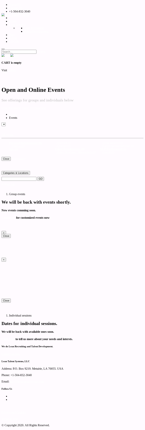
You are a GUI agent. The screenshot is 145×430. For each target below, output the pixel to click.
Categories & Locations (16, 173)
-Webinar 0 (18, 146)
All (12, 184)
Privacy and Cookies (14, 412)
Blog (12, 34)
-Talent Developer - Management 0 (76, 152)
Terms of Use (10, 418)
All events (8, 134)
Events (13, 38)
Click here (8, 339)
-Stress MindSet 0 (112, 142)
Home (12, 21)
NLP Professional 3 (113, 149)
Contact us (8, 217)
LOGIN (14, 41)
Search (41, 51)
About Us (15, 4)
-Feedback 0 (63, 142)
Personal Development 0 (25, 143)
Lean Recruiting (11, 108)
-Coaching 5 (63, 145)
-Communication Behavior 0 (118, 145)
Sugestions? (19, 158)
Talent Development (34, 108)
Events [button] (12, 70)
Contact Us (15, 8)
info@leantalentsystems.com (27, 381)
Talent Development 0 (69, 149)
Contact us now (11, 354)
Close (6, 158)
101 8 (13, 149)
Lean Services (17, 24)
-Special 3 (108, 152)
